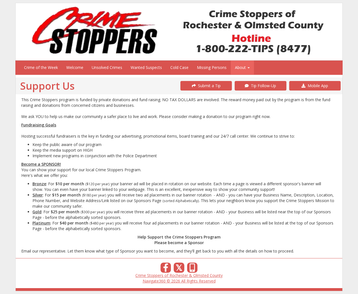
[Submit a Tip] (179, 31)
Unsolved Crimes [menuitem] (107, 67)
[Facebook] (166, 269)
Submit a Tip (208, 85)
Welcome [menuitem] (74, 67)
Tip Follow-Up (262, 85)
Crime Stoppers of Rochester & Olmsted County (179, 275)
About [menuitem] (241, 67)
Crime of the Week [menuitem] (41, 67)
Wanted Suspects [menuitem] (146, 67)
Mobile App (316, 85)
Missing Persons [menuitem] (212, 67)
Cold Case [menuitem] (179, 67)
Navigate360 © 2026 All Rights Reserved (179, 281)
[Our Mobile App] (192, 269)
